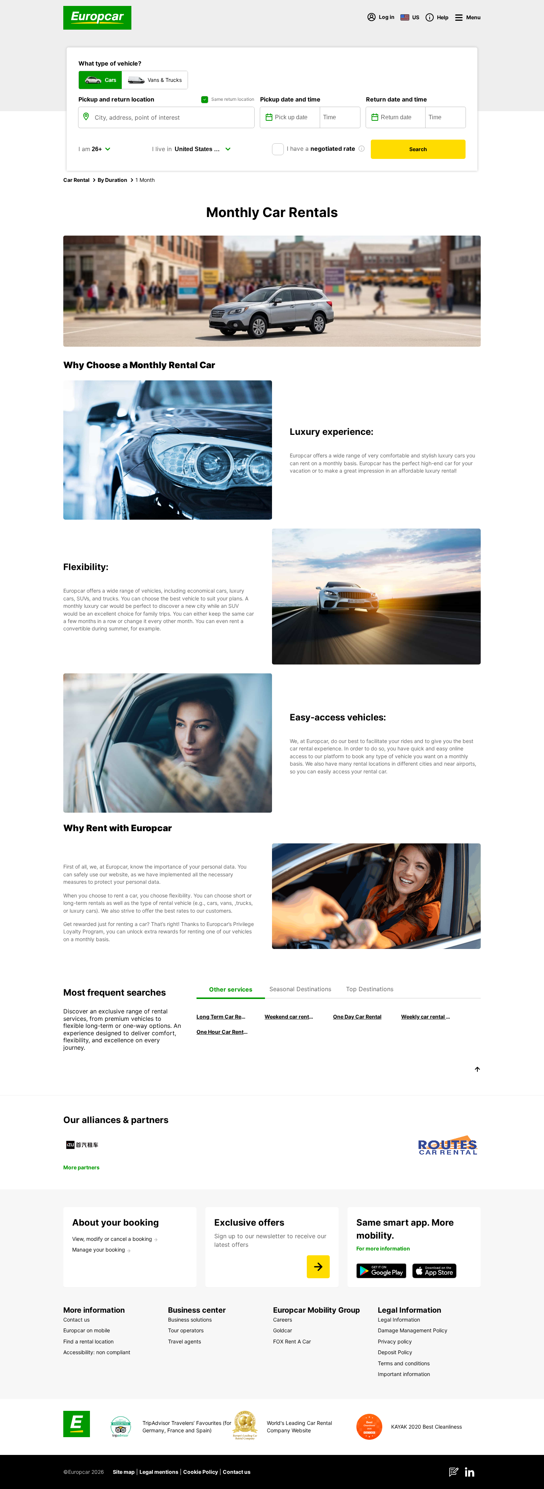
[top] (477, 1070)
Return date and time (396, 99)
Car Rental (76, 180)
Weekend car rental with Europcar (290, 1016)
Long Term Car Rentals (222, 1016)
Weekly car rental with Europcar (426, 1016)
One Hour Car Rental (222, 1032)
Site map (124, 1472)
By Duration (112, 180)
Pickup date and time (290, 99)
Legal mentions (159, 1472)
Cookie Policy (200, 1472)
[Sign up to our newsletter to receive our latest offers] (318, 1266)
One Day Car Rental (357, 1016)
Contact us (237, 1472)
